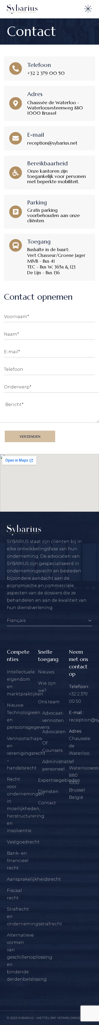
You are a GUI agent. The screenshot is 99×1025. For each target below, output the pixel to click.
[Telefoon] (15, 68)
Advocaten (54, 731)
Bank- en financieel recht (18, 860)
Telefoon (39, 64)
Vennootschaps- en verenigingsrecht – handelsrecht (26, 753)
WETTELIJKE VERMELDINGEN (59, 1018)
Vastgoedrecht (23, 841)
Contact (47, 802)
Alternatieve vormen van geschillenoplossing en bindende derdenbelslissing (29, 957)
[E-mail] (15, 138)
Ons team (49, 701)
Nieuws (46, 671)
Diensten (48, 791)
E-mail (35, 134)
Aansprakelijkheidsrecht (34, 879)
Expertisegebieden (59, 780)
